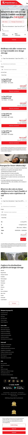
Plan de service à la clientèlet (6, 354)
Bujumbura (3, 272)
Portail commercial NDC (5, 333)
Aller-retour (5, 21)
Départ (3, 33)
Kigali (2, 285)
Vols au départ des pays (21, 394)
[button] (17, 22)
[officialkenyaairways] (13, 381)
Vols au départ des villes (12, 394)
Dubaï (2, 295)
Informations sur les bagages (6, 339)
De (2, 24)
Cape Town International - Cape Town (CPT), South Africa (13, 26)
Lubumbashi (4, 299)
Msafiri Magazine (4, 322)
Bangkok (3, 281)
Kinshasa (3, 283)
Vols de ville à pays (14, 395)
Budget (2, 66)
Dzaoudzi (3, 297)
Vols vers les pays (6, 392)
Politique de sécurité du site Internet (8, 348)
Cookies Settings (14, 425)
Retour (16, 33)
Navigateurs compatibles (6, 350)
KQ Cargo (3, 316)
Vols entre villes (4, 394)
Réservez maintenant (14, 91)
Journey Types (4, 72)
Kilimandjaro (4, 278)
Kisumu (2, 287)
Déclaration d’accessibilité (6, 357)
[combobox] (14, 58)
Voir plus (14, 303)
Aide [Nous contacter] (5, 365)
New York (3, 293)
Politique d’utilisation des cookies (7, 352)
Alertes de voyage (4, 369)
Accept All (14, 432)
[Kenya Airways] (5, 381)
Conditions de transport (5, 346)
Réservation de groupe (5, 329)
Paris (2, 289)
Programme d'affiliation (5, 331)
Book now (23, 239)
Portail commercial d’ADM (6, 335)
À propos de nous (4, 312)
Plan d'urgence (4, 355)
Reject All (14, 428)
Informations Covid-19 (5, 372)
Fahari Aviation (4, 320)
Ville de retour (5, 30)
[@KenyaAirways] (9, 381)
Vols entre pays (20, 392)
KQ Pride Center (4, 318)
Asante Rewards (4, 314)
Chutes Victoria (4, 274)
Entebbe (3, 276)
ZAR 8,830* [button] (18, 17)
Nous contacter (4, 363)
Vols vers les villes (14, 392)
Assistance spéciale (5, 337)
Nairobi (2, 270)
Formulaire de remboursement (7, 374)
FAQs (2, 367)
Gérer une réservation (5, 327)
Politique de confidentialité (6, 344)
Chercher (14, 39)
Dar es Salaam (4, 291)
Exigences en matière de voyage (7, 370)
